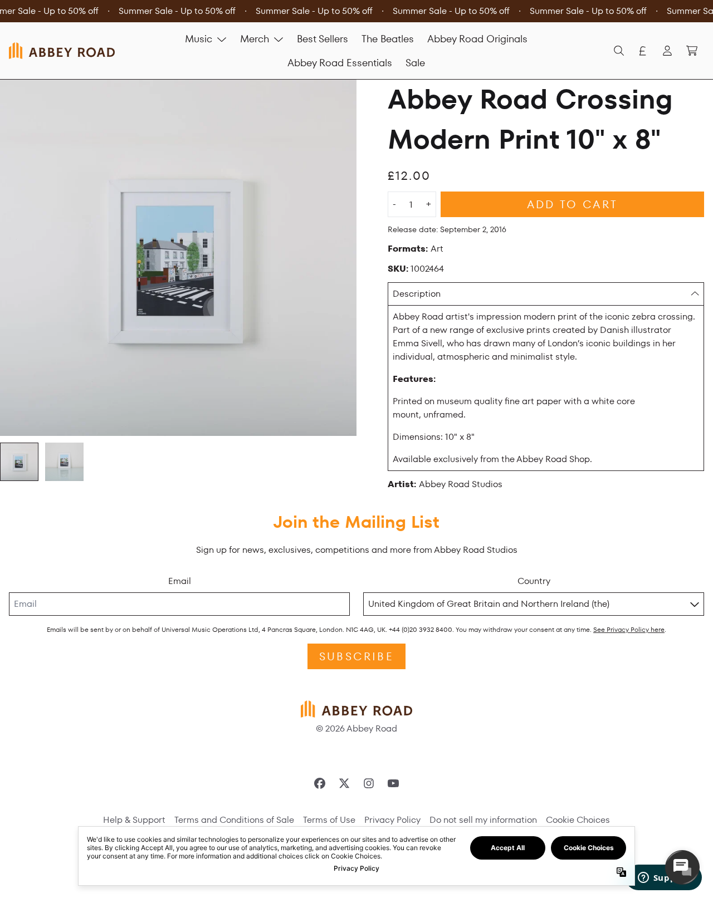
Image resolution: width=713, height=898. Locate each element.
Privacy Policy (392, 819)
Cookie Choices (578, 819)
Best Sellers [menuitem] (322, 39)
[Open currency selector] (643, 50)
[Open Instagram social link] (368, 783)
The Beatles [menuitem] (388, 39)
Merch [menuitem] (254, 39)
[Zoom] (178, 258)
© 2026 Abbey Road (356, 728)
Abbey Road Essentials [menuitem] (339, 63)
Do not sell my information (483, 819)
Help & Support (134, 819)
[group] (19, 462)
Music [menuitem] (198, 39)
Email (179, 581)
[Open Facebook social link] (319, 783)
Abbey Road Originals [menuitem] (477, 39)
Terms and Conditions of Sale (234, 819)
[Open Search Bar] (618, 50)
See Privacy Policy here (629, 629)
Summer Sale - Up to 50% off (177, 10)
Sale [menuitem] (415, 63)
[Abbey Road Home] (62, 50)
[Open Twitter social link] (344, 783)
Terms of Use (329, 819)
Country (533, 581)
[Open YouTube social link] (393, 783)
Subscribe (356, 656)
